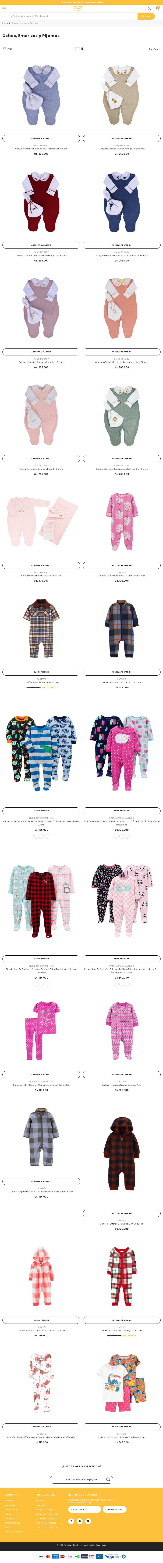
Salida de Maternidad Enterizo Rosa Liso (41, 575)
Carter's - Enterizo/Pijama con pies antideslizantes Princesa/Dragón (41, 1437)
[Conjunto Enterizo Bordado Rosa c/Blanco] (41, 415)
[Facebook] (71, 1521)
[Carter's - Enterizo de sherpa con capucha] (122, 1154)
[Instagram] (80, 1521)
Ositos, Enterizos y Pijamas (24, 23)
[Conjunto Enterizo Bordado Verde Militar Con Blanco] (122, 415)
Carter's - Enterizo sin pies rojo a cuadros (122, 1330)
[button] (77, 49)
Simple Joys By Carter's (41, 818)
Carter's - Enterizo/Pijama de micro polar (122, 1085)
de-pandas (127, 984)
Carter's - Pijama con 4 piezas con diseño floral (121, 1437)
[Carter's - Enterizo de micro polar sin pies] (122, 628)
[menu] (4, 8)
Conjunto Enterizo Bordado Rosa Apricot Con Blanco (121, 362)
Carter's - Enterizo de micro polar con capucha (41, 1330)
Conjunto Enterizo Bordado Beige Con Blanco (122, 148)
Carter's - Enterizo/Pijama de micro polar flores (122, 575)
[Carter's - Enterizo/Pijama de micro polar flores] (122, 521)
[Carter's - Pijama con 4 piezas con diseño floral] (122, 1383)
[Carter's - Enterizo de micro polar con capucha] (41, 1276)
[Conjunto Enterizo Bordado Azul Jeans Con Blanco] (122, 201)
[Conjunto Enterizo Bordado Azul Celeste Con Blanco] (41, 94)
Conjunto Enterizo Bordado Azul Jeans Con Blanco (121, 255)
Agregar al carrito (41, 138)
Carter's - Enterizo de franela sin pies (41, 682)
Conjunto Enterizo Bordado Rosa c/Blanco (41, 469)
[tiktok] (88, 1521)
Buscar (146, 16)
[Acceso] (149, 8)
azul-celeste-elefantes (121, 836)
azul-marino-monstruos (127, 836)
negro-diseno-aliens (41, 836)
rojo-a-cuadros (35, 984)
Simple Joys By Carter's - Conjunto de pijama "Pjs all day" (41, 1085)
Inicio (5, 23)
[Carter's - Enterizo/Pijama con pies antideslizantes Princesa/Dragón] (41, 1383)
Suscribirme (115, 1509)
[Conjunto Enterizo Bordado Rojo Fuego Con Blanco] (41, 201)
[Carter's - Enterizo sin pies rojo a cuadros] (122, 1276)
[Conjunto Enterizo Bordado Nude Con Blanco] (41, 308)
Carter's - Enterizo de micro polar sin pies (122, 682)
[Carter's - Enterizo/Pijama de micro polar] (122, 1031)
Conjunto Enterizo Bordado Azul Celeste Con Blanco (41, 148)
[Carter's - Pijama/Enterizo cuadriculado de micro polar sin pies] (41, 1137)
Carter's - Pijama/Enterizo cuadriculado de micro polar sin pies (41, 1191)
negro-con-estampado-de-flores (116, 984)
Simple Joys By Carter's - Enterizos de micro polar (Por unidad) (41, 823)
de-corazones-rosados (121, 984)
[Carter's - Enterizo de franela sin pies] (41, 628)
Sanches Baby (41, 145)
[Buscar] (108, 1480)
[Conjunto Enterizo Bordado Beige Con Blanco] (122, 94)
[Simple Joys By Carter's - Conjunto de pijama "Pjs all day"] (41, 1031)
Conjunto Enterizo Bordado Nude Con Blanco (41, 362)
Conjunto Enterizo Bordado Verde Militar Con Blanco (122, 469)
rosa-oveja (116, 836)
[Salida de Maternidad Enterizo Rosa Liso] (41, 521)
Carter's (121, 572)
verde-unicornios (47, 984)
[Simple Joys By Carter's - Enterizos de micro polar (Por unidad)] (41, 751)
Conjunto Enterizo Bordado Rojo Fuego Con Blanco (41, 255)
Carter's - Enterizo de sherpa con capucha (121, 1223)
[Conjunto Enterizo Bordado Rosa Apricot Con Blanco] (122, 308)
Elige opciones (41, 672)
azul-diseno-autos (47, 836)
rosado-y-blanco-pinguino (41, 984)
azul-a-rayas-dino (35, 836)
